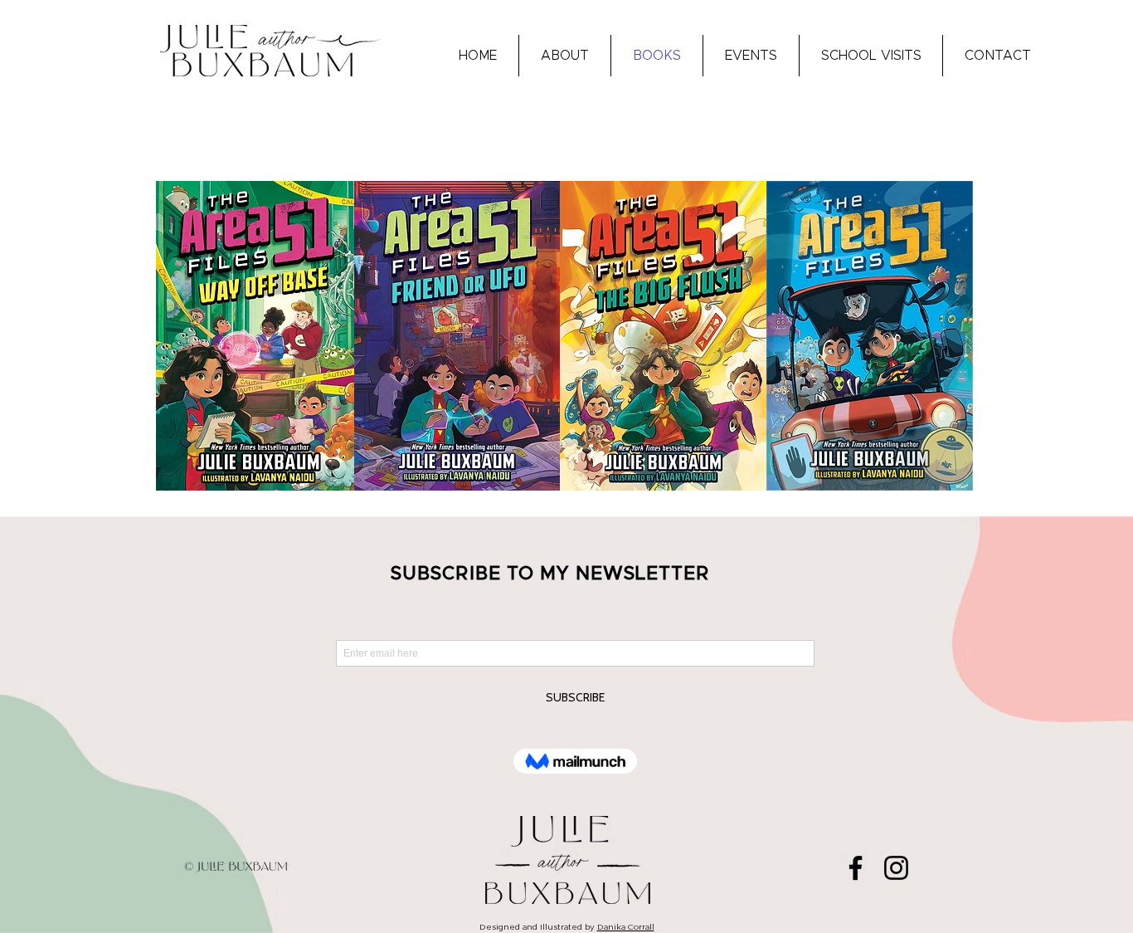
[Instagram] (896, 868)
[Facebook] (855, 868)
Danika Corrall (625, 927)
